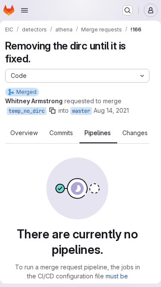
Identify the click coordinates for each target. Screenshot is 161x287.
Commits (61, 133)
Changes (135, 133)
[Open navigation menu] (24, 10)
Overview (24, 133)
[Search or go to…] (127, 10)
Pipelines (98, 133)
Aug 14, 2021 (111, 110)
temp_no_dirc (27, 111)
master (81, 111)
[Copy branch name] (52, 110)
